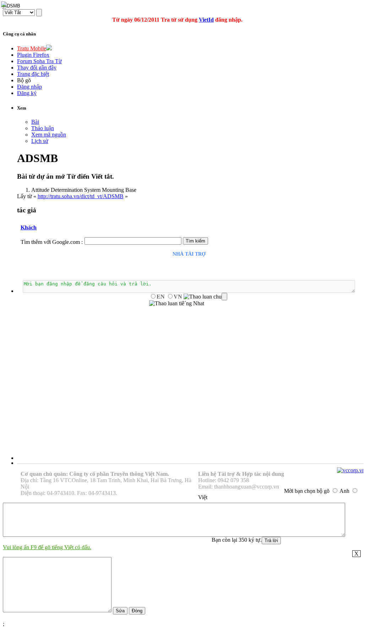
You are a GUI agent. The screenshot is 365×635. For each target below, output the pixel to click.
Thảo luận (42, 128)
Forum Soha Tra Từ (39, 61)
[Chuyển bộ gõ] (5, 5)
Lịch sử (39, 141)
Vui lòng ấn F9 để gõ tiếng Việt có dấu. (47, 547)
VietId (206, 20)
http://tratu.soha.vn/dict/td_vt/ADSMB (81, 196)
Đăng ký (27, 93)
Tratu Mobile (31, 48)
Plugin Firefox (33, 55)
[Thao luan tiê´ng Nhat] (176, 303)
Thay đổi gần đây (36, 68)
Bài (35, 122)
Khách (29, 227)
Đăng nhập (29, 87)
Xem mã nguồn (48, 135)
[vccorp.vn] (351, 470)
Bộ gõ (24, 80)
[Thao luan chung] (205, 297)
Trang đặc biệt (33, 74)
